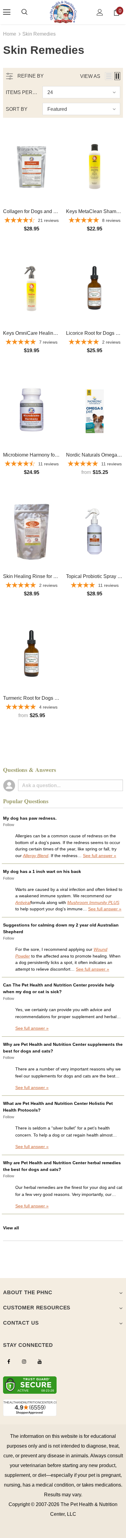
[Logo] (63, 11)
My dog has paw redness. (30, 818)
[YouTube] (39, 1361)
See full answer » (99, 855)
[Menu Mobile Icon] (6, 12)
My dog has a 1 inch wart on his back (42, 871)
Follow (8, 825)
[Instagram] (24, 1361)
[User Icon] (100, 12)
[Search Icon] (24, 12)
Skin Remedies (39, 34)
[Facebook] (8, 1361)
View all (11, 1227)
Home (9, 34)
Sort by (17, 109)
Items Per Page (22, 92)
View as (90, 76)
